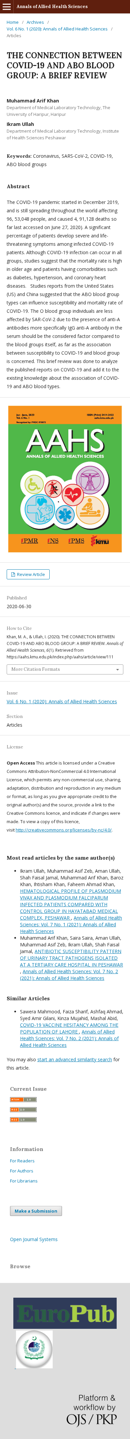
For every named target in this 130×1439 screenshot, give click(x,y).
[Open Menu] (6, 6)
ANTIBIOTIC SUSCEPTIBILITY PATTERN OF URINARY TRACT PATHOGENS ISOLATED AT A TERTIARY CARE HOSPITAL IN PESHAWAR (71, 958)
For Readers (22, 1161)
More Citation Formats (35, 669)
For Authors (21, 1171)
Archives (35, 22)
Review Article (30, 574)
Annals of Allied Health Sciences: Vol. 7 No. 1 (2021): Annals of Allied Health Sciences (71, 924)
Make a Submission (36, 1211)
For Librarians (24, 1181)
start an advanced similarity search (74, 1059)
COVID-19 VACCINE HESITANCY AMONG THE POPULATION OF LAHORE (69, 1028)
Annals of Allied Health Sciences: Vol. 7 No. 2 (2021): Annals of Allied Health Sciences (69, 974)
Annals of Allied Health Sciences (52, 6)
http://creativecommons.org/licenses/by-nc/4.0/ (64, 830)
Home (13, 22)
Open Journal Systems (34, 1239)
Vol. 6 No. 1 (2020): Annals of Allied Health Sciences (57, 29)
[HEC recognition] (34, 1366)
